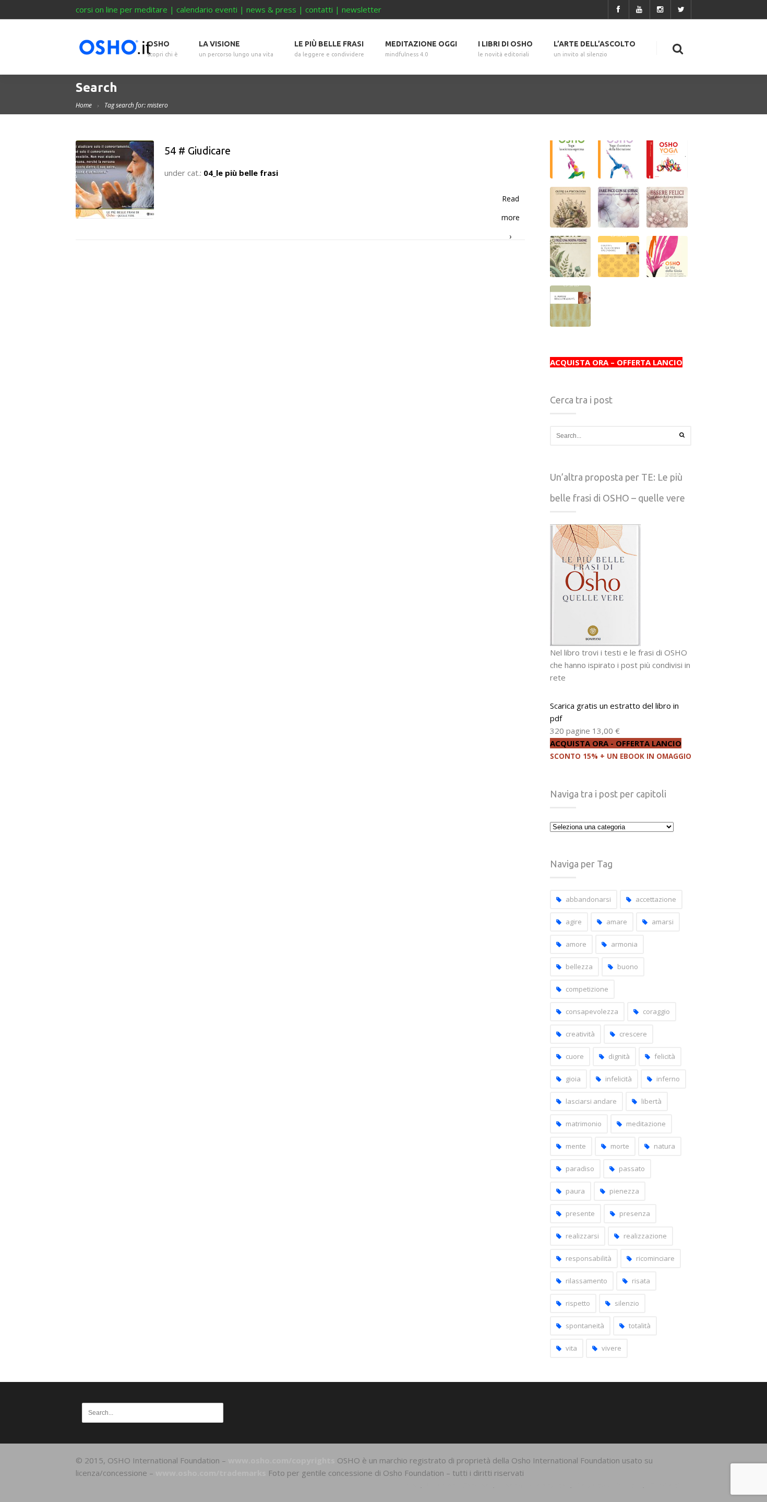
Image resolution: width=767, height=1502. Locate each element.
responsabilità (589, 1258)
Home (84, 105)
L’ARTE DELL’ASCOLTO (595, 48)
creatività (580, 1034)
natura (664, 1146)
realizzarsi (582, 1236)
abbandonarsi (588, 899)
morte (619, 1146)
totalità (640, 1325)
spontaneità (585, 1325)
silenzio (627, 1303)
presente (580, 1213)
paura (575, 1191)
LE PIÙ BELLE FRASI (329, 48)
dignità (619, 1056)
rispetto (578, 1303)
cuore (575, 1056)
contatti (319, 9)
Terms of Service (532, 1485)
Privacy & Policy (607, 1485)
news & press (271, 9)
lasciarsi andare (591, 1101)
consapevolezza (592, 1011)
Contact (665, 1485)
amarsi (663, 921)
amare (616, 921)
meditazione (646, 1123)
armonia (624, 944)
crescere (633, 1034)
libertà (651, 1101)
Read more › (510, 201)
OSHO (162, 48)
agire (574, 921)
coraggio (656, 1011)
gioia (573, 1078)
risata (641, 1280)
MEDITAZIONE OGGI (421, 48)
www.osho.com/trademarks (210, 1473)
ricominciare (655, 1258)
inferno (668, 1078)
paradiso (580, 1168)
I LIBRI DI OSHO (505, 48)
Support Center (457, 1485)
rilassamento (586, 1280)
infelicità (618, 1078)
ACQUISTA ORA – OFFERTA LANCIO (616, 362)
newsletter (361, 9)
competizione (587, 989)
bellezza (579, 966)
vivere (611, 1348)
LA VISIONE (236, 48)
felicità (664, 1056)
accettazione (656, 899)
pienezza (624, 1191)
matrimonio (584, 1123)
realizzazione (645, 1236)
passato (632, 1168)
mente (576, 1146)
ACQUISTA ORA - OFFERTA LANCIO (615, 743)
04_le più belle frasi (240, 173)
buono (627, 966)
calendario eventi (206, 9)
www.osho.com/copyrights (281, 1460)
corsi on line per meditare (121, 9)
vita (571, 1348)
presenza (634, 1213)
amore (576, 944)
